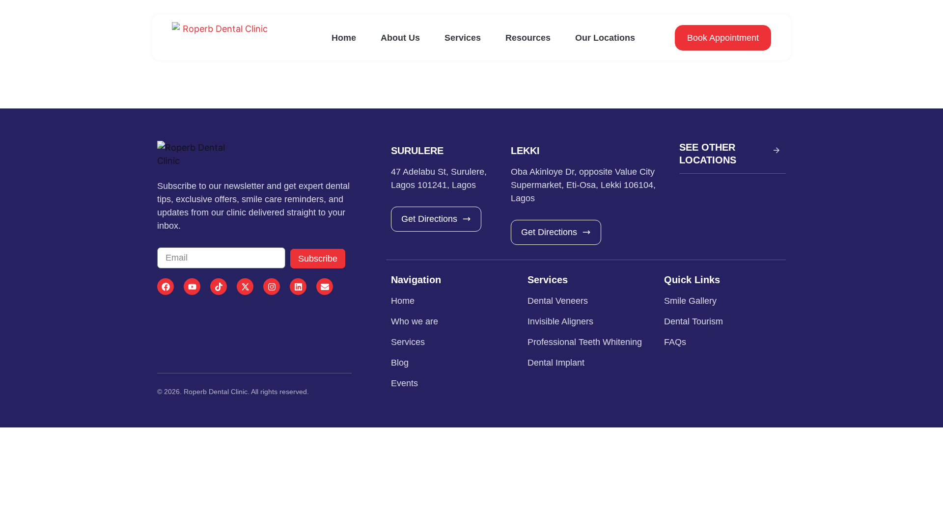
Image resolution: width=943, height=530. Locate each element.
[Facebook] (165, 286)
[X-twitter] (245, 286)
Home (344, 38)
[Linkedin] (298, 286)
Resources (528, 38)
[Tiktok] (218, 286)
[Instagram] (271, 286)
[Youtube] (192, 286)
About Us (400, 38)
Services (462, 38)
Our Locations (605, 38)
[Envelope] (324, 286)
